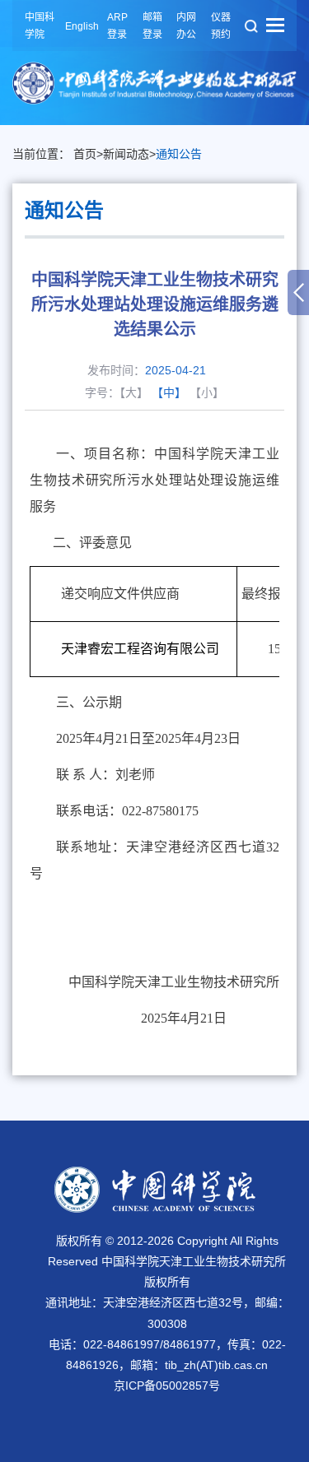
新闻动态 (126, 153)
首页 (84, 153)
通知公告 (179, 153)
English (82, 26)
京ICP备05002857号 (167, 1385)
